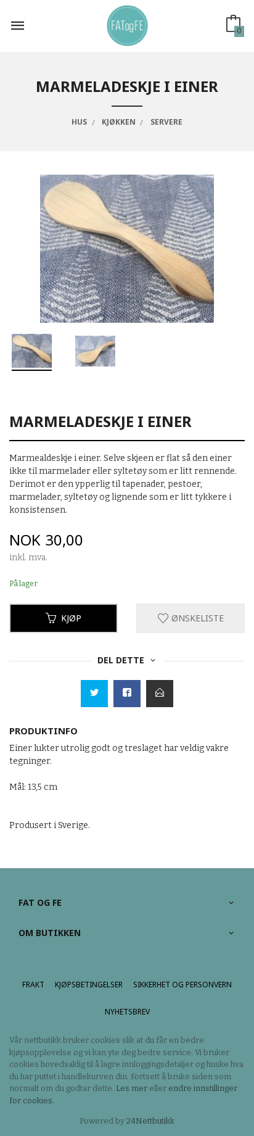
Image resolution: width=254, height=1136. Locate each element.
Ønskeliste (196, 618)
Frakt (33, 984)
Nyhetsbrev (127, 1011)
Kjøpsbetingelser (89, 984)
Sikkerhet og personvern (182, 984)
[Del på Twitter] (94, 693)
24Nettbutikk (150, 1121)
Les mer (131, 1088)
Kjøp (71, 618)
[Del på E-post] (159, 693)
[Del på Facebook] (127, 693)
